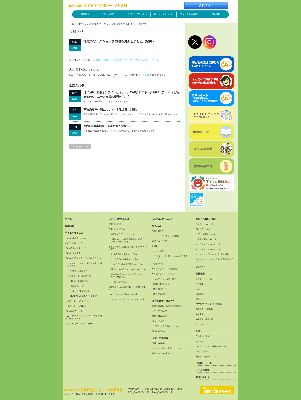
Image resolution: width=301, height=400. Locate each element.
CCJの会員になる (203, 229)
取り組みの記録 (120, 282)
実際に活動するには (160, 284)
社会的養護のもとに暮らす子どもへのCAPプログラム (127, 275)
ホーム (68, 219)
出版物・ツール (159, 246)
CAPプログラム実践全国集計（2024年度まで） (127, 288)
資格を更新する (159, 294)
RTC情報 (200, 341)
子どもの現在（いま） (74, 311)
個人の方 (156, 226)
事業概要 (199, 284)
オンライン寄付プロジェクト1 (209, 244)
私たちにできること (163, 14)
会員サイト (201, 331)
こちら (145, 75)
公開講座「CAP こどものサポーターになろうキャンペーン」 (127, 59)
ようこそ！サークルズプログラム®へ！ (82, 324)
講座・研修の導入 (160, 316)
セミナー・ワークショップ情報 (165, 236)
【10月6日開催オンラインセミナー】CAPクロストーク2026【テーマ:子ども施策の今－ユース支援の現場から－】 (131, 94)
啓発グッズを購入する (161, 353)
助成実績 (199, 314)
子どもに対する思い (73, 253)
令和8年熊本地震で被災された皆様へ (106, 125)
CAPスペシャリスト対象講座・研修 (211, 346)
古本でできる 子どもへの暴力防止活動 (212, 254)
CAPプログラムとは (137, 14)
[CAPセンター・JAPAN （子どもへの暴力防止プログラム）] (97, 6)
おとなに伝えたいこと (74, 243)
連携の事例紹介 (159, 343)
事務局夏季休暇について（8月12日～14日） (111, 109)
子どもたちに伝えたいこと (76, 248)
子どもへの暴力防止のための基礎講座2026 (171, 257)
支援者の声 (200, 267)
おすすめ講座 (158, 251)
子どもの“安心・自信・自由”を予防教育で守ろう (215, 260)
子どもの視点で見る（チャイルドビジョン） (84, 258)
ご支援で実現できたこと (206, 239)
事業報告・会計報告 (204, 309)
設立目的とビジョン (204, 279)
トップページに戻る (79, 147)
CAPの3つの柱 (115, 224)
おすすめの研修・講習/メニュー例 (167, 348)
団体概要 (216, 14)
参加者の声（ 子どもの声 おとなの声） (128, 299)
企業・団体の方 (160, 338)
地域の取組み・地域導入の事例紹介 (167, 306)
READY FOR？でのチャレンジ (83, 296)
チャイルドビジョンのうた (79, 276)
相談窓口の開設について (206, 356)
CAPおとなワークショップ (122, 234)
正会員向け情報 (202, 336)
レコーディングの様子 (80, 291)
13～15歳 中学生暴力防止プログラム (127, 264)
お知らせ (83, 24)
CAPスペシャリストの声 (165, 279)
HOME (72, 24)
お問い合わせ (202, 377)
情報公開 (199, 299)
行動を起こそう (159, 231)
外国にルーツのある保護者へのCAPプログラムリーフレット (128, 240)
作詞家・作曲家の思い (80, 281)
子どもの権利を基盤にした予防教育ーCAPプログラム (128, 248)
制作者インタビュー (79, 271)
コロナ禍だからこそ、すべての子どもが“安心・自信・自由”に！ (83, 317)
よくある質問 (202, 370)
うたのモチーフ (77, 286)
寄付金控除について (207, 234)
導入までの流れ (159, 321)
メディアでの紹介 (160, 311)
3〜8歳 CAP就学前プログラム (124, 254)
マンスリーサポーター (205, 224)
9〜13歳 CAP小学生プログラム (124, 259)
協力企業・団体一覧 (204, 319)
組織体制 (199, 294)
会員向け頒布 (201, 351)
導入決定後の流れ (160, 331)
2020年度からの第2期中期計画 (209, 304)
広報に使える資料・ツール (166, 326)
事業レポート (158, 264)
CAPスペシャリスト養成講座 (164, 269)
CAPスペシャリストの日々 (163, 274)
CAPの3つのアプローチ (119, 229)
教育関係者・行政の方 (163, 301)
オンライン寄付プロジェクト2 (209, 249)
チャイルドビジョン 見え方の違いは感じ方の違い (85, 264)
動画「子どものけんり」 (78, 306)
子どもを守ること (111, 14)
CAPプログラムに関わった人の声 (123, 294)
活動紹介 (85, 14)
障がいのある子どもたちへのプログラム (128, 269)
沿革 (198, 289)
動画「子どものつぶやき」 (79, 301)
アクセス (199, 324)
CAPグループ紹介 (160, 241)
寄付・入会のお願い (189, 14)
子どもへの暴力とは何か (75, 238)
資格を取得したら (160, 289)
